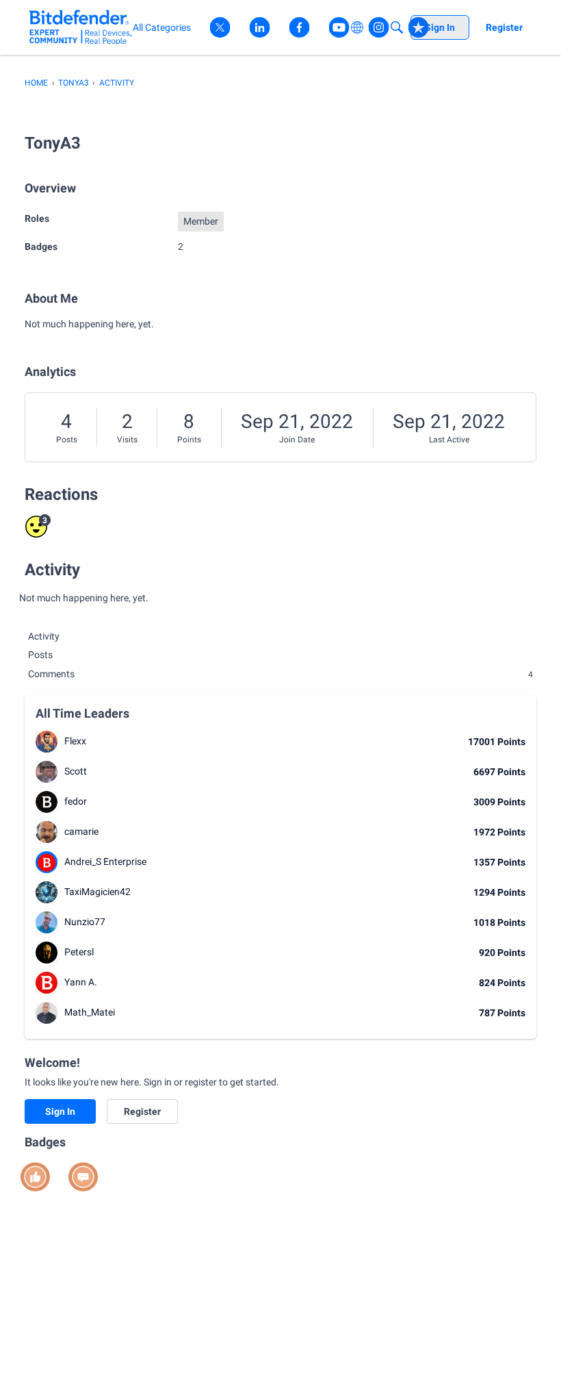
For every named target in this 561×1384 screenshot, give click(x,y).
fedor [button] (75, 801)
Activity (44, 636)
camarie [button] (81, 831)
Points (189, 439)
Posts (66, 439)
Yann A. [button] (80, 982)
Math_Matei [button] (89, 1012)
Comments (280, 673)
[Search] (396, 27)
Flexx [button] (75, 740)
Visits (127, 439)
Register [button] (142, 1111)
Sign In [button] (60, 1111)
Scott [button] (75, 771)
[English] (80, 27)
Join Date (297, 439)
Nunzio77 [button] (84, 921)
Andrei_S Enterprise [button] (105, 861)
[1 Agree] (35, 1177)
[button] (46, 742)
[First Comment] (83, 1177)
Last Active (449, 439)
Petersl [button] (79, 951)
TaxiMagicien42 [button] (97, 891)
